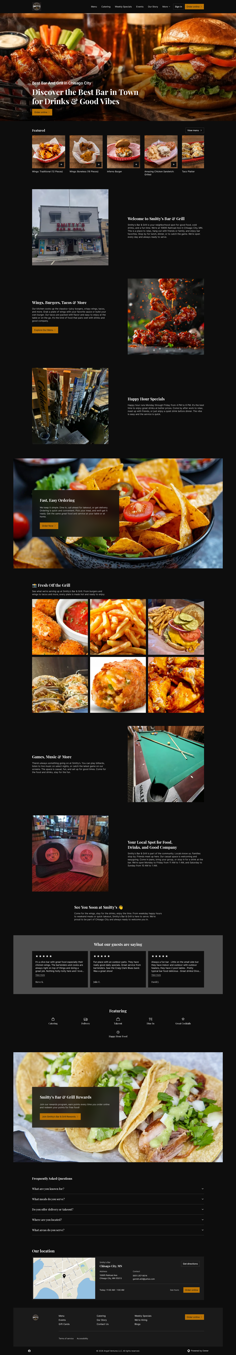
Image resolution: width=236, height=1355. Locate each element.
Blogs (137, 1324)
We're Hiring (141, 1320)
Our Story (153, 6)
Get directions (190, 1263)
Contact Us (103, 1324)
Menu (94, 6)
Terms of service (66, 1338)
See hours (174, 1290)
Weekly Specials (123, 6)
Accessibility (82, 1338)
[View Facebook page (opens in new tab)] (29, 1351)
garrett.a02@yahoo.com (144, 1279)
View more (40, 975)
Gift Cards (64, 1324)
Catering (105, 6)
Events (140, 6)
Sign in (178, 6)
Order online (191, 1290)
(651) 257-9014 (140, 1275)
